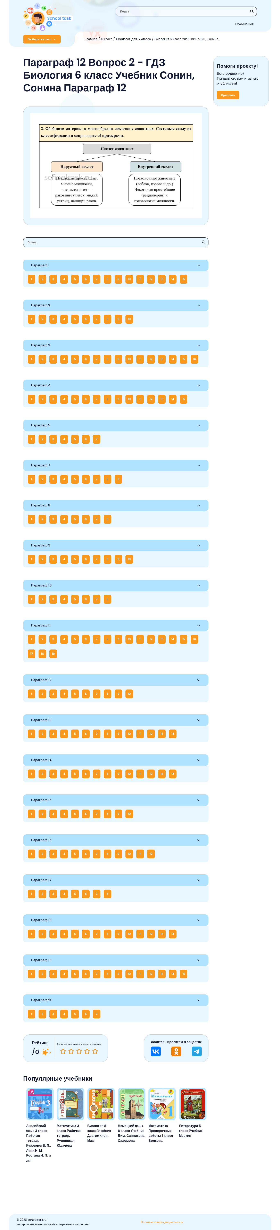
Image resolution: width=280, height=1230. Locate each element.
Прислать (228, 95)
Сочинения (244, 24)
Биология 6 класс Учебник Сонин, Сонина (186, 39)
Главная (91, 39)
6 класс (106, 39)
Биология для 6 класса (133, 39)
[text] (95, 1051)
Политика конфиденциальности (162, 1222)
